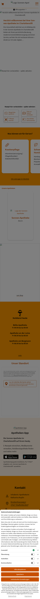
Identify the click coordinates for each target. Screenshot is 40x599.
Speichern (20, 574)
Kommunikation (6, 563)
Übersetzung (5, 554)
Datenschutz (12, 596)
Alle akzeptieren (20, 569)
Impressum (28, 596)
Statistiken (4, 559)
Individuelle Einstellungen (20, 579)
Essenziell (4, 550)
